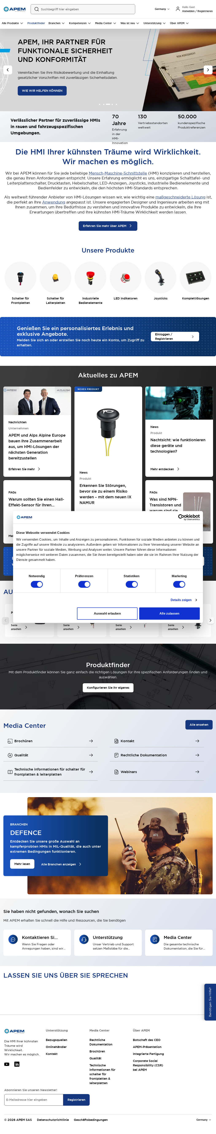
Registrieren (76, 1100)
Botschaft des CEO (147, 1040)
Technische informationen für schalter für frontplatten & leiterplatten (102, 1074)
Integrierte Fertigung (148, 1054)
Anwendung (53, 202)
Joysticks (160, 298)
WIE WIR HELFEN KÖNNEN (42, 91)
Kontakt (52, 1054)
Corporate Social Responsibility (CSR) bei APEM (148, 1065)
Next (210, 620)
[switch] (84, 584)
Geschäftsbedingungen (91, 1120)
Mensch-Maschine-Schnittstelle (118, 173)
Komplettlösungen (195, 298)
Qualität (95, 1058)
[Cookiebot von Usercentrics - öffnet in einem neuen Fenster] (181, 517)
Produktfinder (36, 23)
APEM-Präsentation (147, 1047)
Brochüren (97, 1051)
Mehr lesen (22, 864)
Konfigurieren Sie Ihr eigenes (108, 688)
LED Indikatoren (126, 298)
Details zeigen (181, 600)
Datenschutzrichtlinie (53, 1120)
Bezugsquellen (56, 1040)
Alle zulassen (169, 613)
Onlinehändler (56, 1047)
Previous (5, 620)
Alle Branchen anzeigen (58, 864)
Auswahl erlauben (107, 613)
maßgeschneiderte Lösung (180, 197)
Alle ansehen (199, 725)
